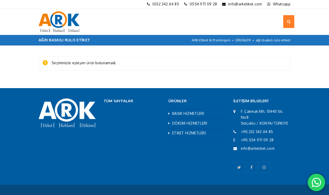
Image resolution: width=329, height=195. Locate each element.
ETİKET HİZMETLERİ (189, 133)
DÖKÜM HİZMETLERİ (189, 123)
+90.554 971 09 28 (257, 140)
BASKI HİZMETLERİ (188, 113)
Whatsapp (281, 4)
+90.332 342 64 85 (257, 131)
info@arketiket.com (245, 4)
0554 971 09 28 (203, 4)
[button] (288, 21)
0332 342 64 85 (165, 4)
